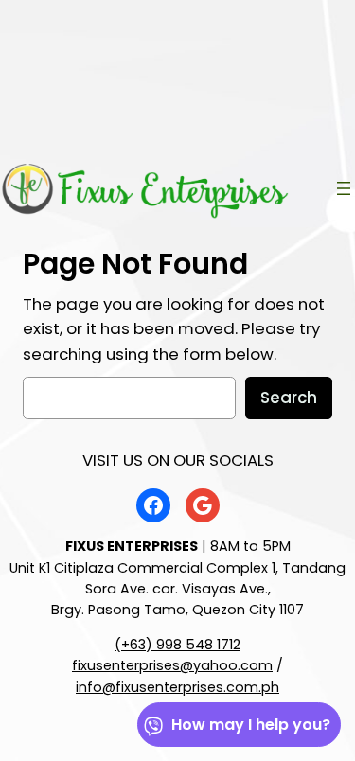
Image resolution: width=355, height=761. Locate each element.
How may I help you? (250, 724)
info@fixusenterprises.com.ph (177, 687)
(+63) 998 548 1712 (177, 644)
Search (288, 397)
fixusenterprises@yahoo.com (172, 665)
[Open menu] (343, 188)
